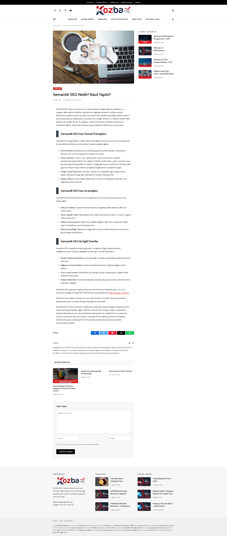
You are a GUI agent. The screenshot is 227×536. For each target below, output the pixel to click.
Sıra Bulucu (107, 525)
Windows (102, 19)
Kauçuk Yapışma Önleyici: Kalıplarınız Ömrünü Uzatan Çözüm (64, 388)
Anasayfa (90, 2)
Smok (111, 528)
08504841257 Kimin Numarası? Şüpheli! (118, 492)
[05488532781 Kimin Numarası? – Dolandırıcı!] (101, 506)
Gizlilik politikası (101, 2)
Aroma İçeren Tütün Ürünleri (120, 371)
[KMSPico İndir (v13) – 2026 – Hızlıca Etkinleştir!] (145, 74)
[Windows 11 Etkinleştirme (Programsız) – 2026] (145, 39)
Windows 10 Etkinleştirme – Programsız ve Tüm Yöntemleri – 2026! (161, 49)
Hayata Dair (57, 25)
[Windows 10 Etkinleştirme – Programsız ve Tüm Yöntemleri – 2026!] (145, 51)
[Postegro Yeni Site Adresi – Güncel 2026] (144, 506)
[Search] (173, 10)
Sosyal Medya (87, 19)
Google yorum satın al (165, 525)
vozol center (150, 530)
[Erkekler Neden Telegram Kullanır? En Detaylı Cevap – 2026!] (144, 494)
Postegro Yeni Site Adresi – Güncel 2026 (163, 505)
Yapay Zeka (137, 19)
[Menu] (54, 19)
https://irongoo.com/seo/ (119, 293)
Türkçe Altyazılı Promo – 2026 (162, 480)
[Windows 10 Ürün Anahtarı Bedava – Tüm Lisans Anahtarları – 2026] (145, 62)
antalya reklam (131, 530)
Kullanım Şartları (126, 2)
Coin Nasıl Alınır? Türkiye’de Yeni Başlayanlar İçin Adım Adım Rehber (121, 480)
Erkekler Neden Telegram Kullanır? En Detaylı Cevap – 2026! (163, 492)
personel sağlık (58, 532)
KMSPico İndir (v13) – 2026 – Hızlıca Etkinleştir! (164, 72)
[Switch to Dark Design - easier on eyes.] (173, 19)
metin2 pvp (83, 525)
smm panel (141, 525)
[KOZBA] (113, 10)
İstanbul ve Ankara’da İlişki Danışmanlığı (91, 372)
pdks (58, 530)
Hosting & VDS (152, 19)
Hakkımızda (114, 2)
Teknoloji (72, 19)
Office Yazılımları (119, 19)
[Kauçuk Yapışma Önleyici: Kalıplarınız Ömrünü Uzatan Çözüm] (65, 375)
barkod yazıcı (108, 530)
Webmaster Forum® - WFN (124, 525)
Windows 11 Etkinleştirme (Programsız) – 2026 (164, 37)
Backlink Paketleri (63, 525)
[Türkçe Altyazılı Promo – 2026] (144, 481)
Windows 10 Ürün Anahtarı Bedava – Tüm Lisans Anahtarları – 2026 (164, 61)
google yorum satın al (157, 528)
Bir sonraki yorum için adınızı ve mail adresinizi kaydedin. (79, 444)
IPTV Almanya (95, 528)
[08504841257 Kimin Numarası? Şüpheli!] (101, 494)
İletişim (137, 2)
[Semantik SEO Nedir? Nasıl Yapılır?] (93, 57)
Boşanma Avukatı (86, 530)
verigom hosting (75, 528)
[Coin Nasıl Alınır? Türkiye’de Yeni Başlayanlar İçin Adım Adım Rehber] (101, 481)
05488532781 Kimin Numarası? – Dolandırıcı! (120, 505)
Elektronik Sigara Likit (133, 528)
